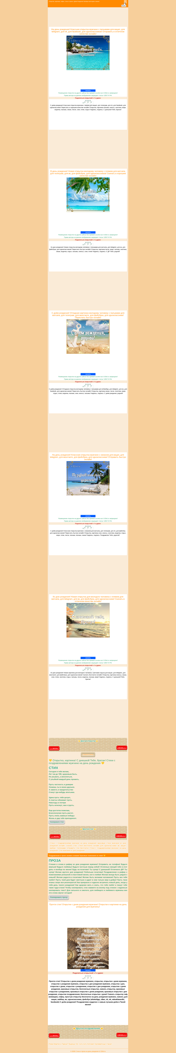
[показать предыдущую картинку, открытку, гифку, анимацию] (54, 752)
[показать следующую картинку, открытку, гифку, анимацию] (122, 751)
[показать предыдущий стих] (55, 840)
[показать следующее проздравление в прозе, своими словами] (122, 1038)
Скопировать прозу (58, 897)
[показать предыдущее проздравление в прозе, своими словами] (54, 1039)
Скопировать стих (57, 821)
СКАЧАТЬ (88, 90)
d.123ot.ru (102, 1051)
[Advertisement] (88, 17)
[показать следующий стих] (121, 840)
